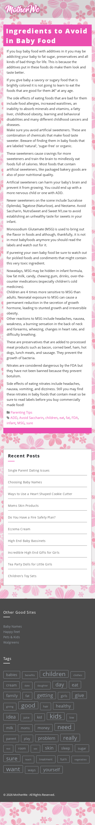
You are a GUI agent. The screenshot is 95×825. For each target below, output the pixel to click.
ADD (13, 417)
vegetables (80, 759)
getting (45, 695)
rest (8, 748)
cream (11, 685)
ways (32, 770)
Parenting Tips (21, 412)
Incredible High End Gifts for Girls (33, 552)
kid (39, 717)
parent (11, 738)
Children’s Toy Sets (22, 576)
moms (25, 728)
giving (9, 706)
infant (11, 423)
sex (35, 748)
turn (63, 759)
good (28, 705)
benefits (30, 675)
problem (46, 738)
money (44, 727)
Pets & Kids (11, 637)
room (22, 748)
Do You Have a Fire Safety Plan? (31, 517)
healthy (63, 706)
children (51, 417)
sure (29, 423)
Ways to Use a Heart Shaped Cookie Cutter (40, 494)
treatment (46, 759)
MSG (21, 423)
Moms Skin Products (23, 505)
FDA (75, 417)
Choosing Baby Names (25, 482)
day (59, 684)
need (64, 727)
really (70, 737)
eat (61, 417)
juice (26, 717)
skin (49, 748)
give (79, 695)
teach (28, 759)
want (13, 769)
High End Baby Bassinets (27, 541)
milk (9, 727)
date (27, 685)
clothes (77, 675)
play (27, 738)
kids (56, 716)
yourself (51, 770)
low (71, 717)
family (12, 695)
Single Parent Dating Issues (28, 470)
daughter (42, 685)
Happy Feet (11, 632)
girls (64, 696)
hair (45, 706)
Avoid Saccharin (31, 417)
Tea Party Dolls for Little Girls (30, 564)
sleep (65, 748)
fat (68, 417)
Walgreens (11, 642)
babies (11, 674)
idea (11, 716)
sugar (82, 748)
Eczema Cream (19, 529)
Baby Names (12, 626)
